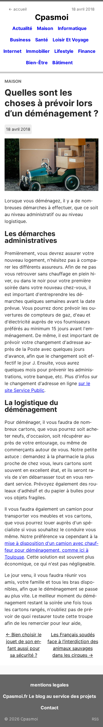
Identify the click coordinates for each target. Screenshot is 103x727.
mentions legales (49, 685)
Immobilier (38, 51)
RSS (95, 719)
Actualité (22, 28)
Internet (12, 51)
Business (20, 40)
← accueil (18, 9)
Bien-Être (37, 62)
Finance (87, 51)
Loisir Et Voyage (71, 40)
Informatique (72, 28)
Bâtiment (62, 62)
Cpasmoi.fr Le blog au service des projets (49, 696)
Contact (49, 707)
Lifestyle (64, 51)
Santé (41, 40)
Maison (45, 28)
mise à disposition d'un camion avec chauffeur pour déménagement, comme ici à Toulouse (51, 550)
